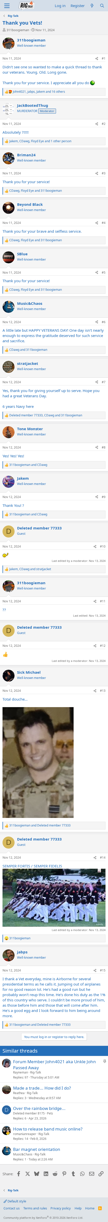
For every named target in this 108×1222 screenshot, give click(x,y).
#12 (102, 646)
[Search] (102, 5)
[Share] (96, 59)
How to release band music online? (47, 1129)
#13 (102, 691)
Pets (50, 1113)
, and (35, 191)
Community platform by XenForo (43, 1217)
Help (78, 1208)
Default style (16, 1201)
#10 (102, 546)
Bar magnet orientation (36, 1149)
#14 (102, 857)
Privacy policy (60, 1208)
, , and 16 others (39, 92)
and (28, 350)
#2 (103, 124)
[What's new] (92, 5)
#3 (103, 173)
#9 (103, 497)
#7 (103, 382)
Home (89, 1208)
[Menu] (7, 6)
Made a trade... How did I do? (42, 1088)
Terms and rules (35, 1208)
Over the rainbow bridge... (39, 1108)
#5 (103, 272)
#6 (103, 322)
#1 (103, 58)
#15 (102, 970)
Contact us (12, 1208)
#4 (103, 223)
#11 (102, 601)
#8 (103, 447)
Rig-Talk (35, 1072)
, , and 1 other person (40, 141)
